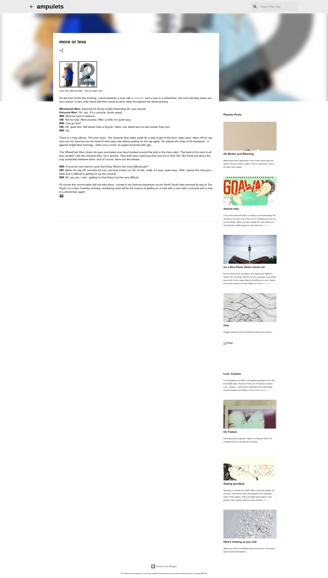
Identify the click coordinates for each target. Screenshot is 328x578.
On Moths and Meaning (238, 153)
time (226, 325)
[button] (61, 51)
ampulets (50, 6)
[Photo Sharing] (78, 86)
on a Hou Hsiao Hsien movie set (244, 266)
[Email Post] (61, 197)
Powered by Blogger (166, 566)
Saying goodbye (234, 483)
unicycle (139, 97)
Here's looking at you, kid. (240, 541)
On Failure (230, 431)
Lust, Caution (232, 373)
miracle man (231, 208)
